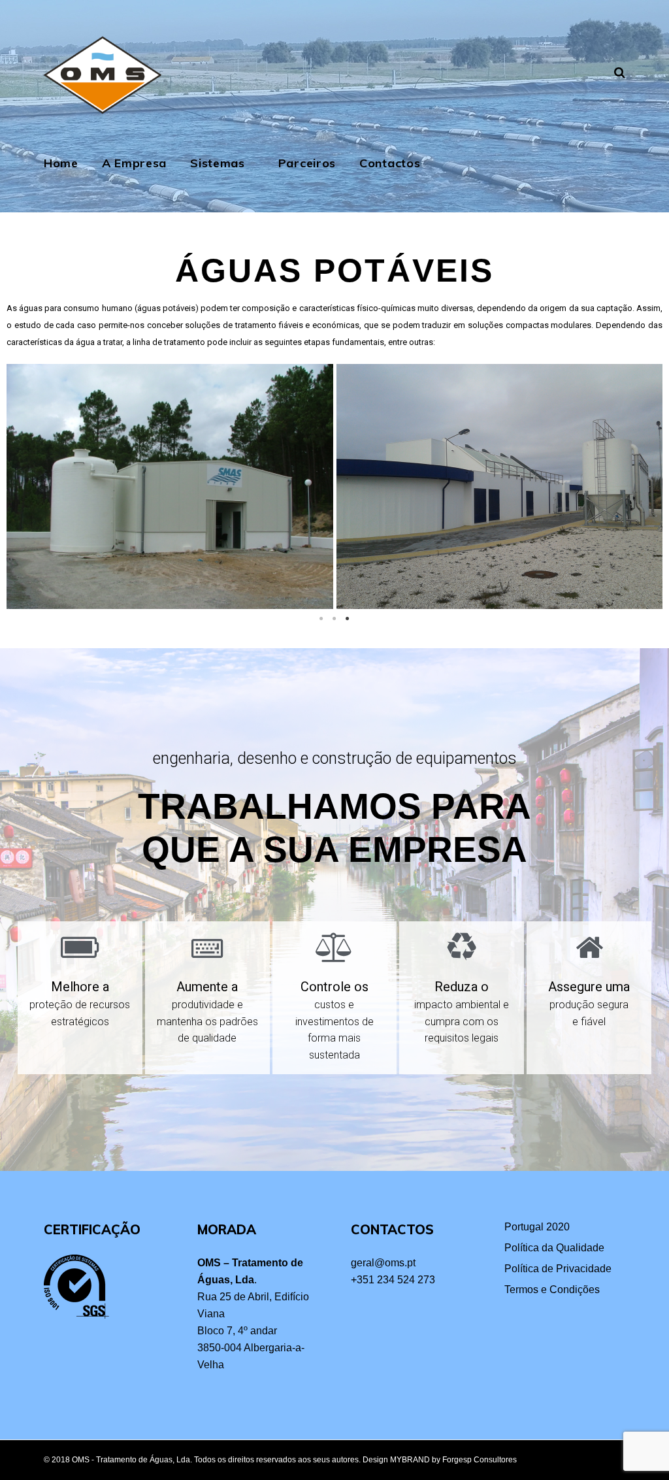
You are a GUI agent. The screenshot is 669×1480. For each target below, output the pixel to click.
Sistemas (217, 163)
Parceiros (307, 163)
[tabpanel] (498, 486)
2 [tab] (334, 618)
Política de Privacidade (558, 1268)
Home (61, 163)
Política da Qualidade (554, 1247)
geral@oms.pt (383, 1262)
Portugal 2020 (537, 1226)
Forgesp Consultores (479, 1459)
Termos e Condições (552, 1289)
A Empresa (134, 163)
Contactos (389, 163)
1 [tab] (321, 618)
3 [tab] (347, 618)
